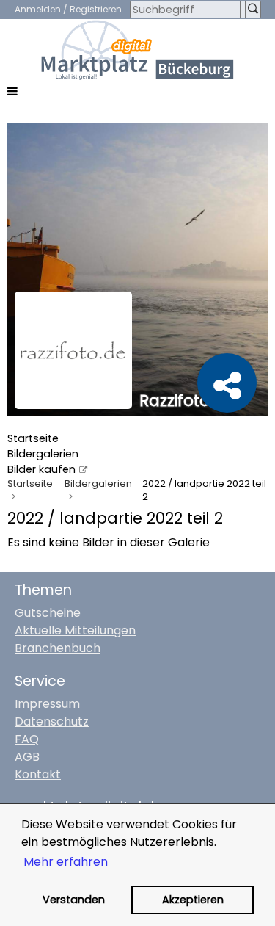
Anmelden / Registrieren (68, 9)
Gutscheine (48, 612)
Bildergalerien (42, 453)
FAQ (27, 739)
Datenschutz (52, 721)
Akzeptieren (193, 899)
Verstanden (74, 899)
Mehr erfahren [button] (65, 861)
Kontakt (38, 774)
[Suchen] (253, 9)
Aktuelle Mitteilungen (75, 630)
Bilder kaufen (41, 469)
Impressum (47, 703)
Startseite (33, 438)
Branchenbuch (57, 648)
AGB (27, 756)
